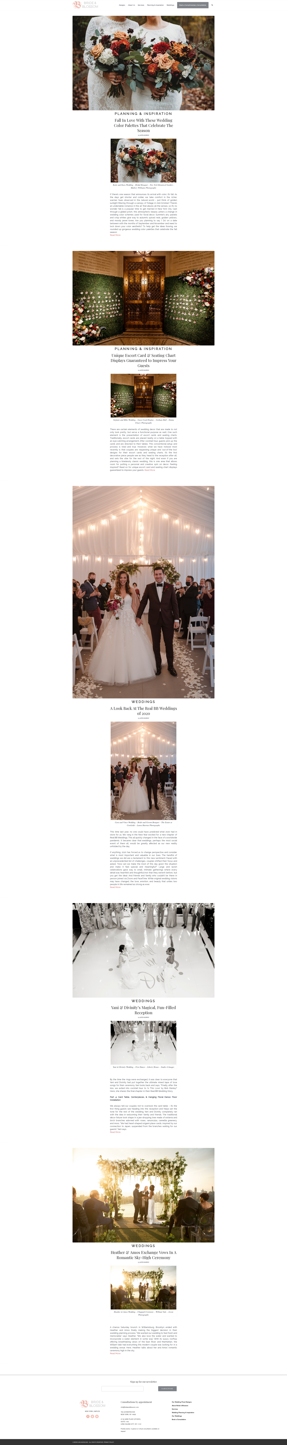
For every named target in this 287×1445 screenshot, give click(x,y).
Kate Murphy (144, 135)
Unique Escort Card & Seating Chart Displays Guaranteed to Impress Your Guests (143, 360)
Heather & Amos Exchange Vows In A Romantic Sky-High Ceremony (143, 1255)
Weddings (143, 702)
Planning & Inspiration (143, 114)
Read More (115, 235)
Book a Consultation (179, 1419)
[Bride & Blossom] (92, 1404)
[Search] (212, 5)
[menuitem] (122, 5)
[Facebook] (88, 1417)
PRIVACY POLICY (109, 1442)
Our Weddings (177, 1416)
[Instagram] (92, 1417)
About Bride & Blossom (180, 1405)
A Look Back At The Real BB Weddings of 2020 (143, 711)
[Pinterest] (97, 1417)
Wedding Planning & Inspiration (183, 1412)
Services (175, 1409)
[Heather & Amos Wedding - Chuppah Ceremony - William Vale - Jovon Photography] (143, 1195)
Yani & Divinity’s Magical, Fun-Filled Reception (143, 1010)
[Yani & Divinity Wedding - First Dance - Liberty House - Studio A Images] (143, 950)
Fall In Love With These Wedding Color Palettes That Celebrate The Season (143, 125)
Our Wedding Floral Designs (182, 1402)
